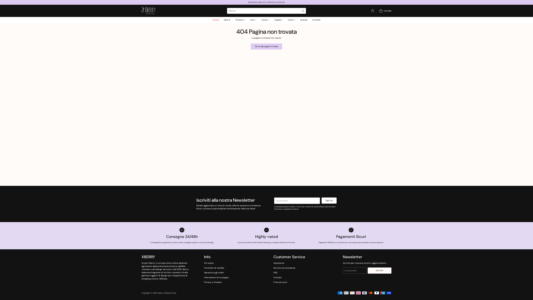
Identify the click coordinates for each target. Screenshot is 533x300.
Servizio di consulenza (284, 268)
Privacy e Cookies (213, 282)
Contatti (277, 277)
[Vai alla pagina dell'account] (372, 10)
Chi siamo (209, 263)
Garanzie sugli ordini (214, 272)
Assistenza (278, 263)
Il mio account (280, 282)
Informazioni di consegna (216, 277)
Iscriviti (379, 270)
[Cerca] (303, 11)
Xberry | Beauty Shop (167, 293)
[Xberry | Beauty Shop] (148, 11)
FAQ (275, 272)
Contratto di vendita (214, 268)
